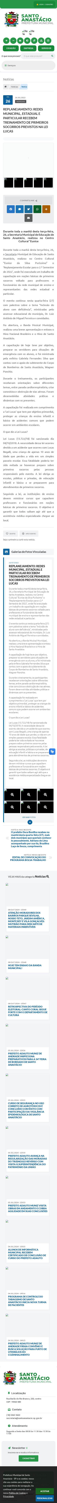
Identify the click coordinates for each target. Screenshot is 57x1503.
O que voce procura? (11, 56)
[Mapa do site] (41, 41)
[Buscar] (52, 56)
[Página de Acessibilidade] (48, 41)
